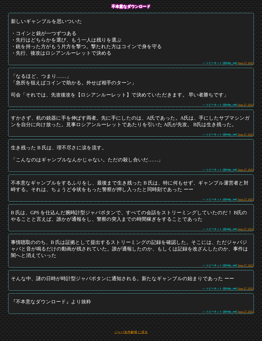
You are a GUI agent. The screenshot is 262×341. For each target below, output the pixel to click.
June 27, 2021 (246, 63)
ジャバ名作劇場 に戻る (131, 332)
